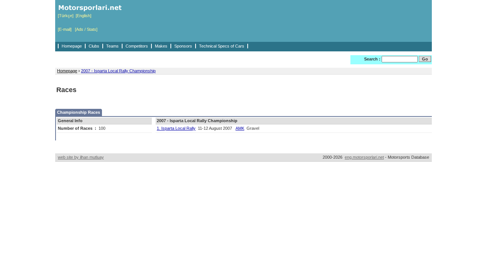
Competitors (137, 46)
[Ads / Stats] (86, 29)
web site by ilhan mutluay (81, 157)
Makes (161, 46)
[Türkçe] (65, 15)
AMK (240, 128)
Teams (112, 46)
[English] (83, 15)
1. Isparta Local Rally (176, 128)
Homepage (72, 46)
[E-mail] (65, 29)
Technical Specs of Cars (221, 46)
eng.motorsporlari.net (364, 157)
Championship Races (78, 112)
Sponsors (183, 46)
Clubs (94, 46)
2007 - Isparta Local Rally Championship (118, 70)
